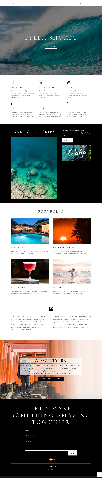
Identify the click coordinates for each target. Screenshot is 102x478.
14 (41, 196)
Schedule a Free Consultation (51, 378)
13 (40, 196)
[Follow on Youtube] (51, 459)
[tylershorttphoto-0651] (34, 199)
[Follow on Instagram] (54, 459)
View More (67, 140)
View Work (51, 46)
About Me (88, 3)
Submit (72, 453)
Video (62, 3)
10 (36, 196)
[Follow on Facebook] (47, 459)
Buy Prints (81, 3)
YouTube (74, 3)
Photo (67, 3)
